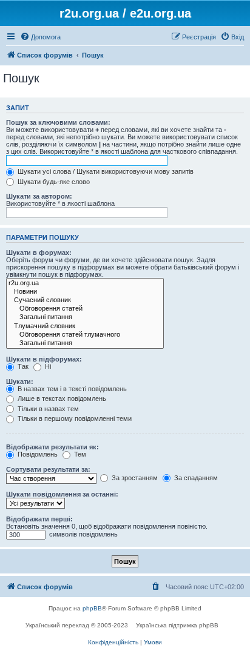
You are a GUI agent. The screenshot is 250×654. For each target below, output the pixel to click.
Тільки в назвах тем (47, 408)
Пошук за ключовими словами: (58, 122)
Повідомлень (37, 454)
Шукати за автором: (39, 196)
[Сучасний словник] (85, 300)
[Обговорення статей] (85, 309)
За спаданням (195, 477)
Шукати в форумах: (39, 252)
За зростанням (134, 477)
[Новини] (85, 292)
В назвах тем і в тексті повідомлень (71, 388)
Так (22, 366)
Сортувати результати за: (48, 469)
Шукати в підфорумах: (44, 359)
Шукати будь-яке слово (53, 181)
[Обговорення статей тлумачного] (85, 335)
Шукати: (19, 381)
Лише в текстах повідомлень (61, 398)
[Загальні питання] (85, 317)
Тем (79, 454)
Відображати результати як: (52, 447)
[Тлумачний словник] (85, 326)
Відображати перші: (39, 519)
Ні (47, 366)
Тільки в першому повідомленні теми (74, 418)
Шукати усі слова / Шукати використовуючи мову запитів (105, 171)
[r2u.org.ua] (85, 283)
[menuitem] (40, 37)
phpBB (92, 608)
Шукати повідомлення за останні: (62, 494)
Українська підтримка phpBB (177, 625)
